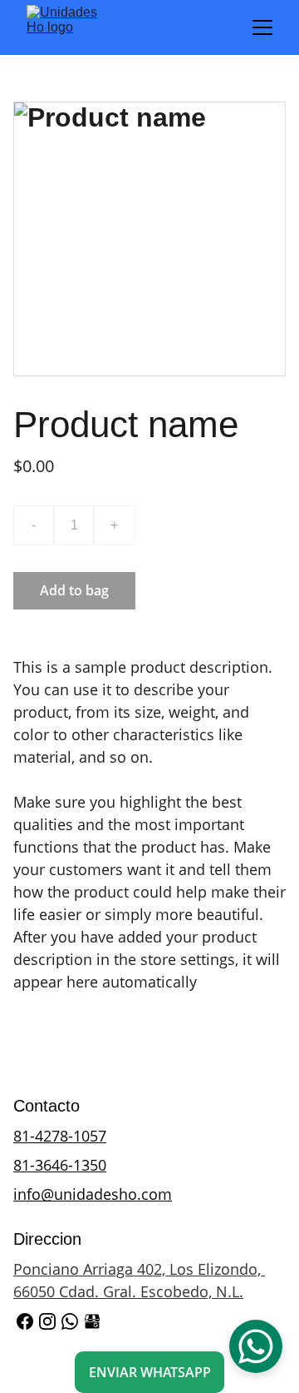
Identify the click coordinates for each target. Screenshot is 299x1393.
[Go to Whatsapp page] (69, 1321)
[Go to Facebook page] (25, 1321)
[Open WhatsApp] (255, 1346)
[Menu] (262, 27)
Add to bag (74, 590)
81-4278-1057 (59, 1136)
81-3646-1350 (59, 1165)
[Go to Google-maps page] (92, 1321)
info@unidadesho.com (92, 1194)
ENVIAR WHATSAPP (150, 1372)
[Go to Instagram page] (47, 1321)
